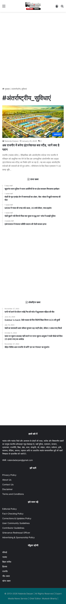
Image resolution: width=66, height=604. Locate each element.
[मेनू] (3, 7)
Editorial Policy (9, 509)
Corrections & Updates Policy (16, 518)
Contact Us (8, 484)
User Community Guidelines (16, 523)
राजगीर (5, 571)
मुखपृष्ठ (7, 89)
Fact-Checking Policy (12, 513)
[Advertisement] (33, 48)
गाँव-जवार (6, 576)
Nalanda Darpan (12, 141)
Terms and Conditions (13, 494)
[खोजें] (62, 7)
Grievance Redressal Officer (16, 532)
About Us (6, 480)
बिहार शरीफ (6, 562)
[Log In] (56, 7)
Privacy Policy (9, 475)
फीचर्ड (4, 552)
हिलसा (4, 566)
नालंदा (4, 557)
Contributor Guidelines (13, 528)
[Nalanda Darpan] (33, 6)
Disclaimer (7, 489)
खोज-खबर (6, 581)
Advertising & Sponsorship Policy (18, 537)
